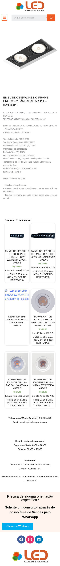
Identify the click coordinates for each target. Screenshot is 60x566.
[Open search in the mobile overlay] (33, 17)
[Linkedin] (39, 539)
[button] (4, 18)
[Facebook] (21, 539)
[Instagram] (30, 539)
